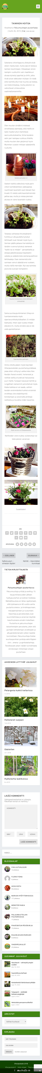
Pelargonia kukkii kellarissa (18, 690)
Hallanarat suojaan (14, 720)
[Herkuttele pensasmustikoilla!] (7, 1004)
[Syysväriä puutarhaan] (7, 974)
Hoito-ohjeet (22, 1067)
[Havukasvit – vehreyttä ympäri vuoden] (7, 964)
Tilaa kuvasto (32, 1067)
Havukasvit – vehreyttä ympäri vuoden (22, 963)
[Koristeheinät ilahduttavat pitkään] (7, 984)
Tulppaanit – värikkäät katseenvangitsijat (19, 993)
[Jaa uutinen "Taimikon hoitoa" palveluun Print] (25, 537)
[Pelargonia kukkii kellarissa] (21, 677)
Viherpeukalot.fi (10, 1067)
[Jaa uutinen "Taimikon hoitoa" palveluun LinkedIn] (30, 533)
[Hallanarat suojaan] (21, 707)
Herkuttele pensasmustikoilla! (22, 1002)
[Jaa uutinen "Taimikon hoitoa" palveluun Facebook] (7, 533)
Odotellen (9, 749)
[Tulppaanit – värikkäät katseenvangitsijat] (7, 993)
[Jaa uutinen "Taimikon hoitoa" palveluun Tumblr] (21, 533)
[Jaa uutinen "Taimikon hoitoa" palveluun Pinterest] (25, 533)
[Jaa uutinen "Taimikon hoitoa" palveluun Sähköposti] (21, 537)
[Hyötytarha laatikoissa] (21, 766)
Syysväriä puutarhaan (19, 973)
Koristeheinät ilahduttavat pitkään (23, 982)
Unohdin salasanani (21, 1052)
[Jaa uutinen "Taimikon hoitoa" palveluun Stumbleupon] (16, 537)
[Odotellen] (21, 736)
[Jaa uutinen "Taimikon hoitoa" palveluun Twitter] (11, 533)
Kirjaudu (9, 1052)
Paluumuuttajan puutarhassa (26, 27)
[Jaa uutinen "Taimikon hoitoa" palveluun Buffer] (35, 533)
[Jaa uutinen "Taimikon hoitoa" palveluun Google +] (16, 533)
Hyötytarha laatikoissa (16, 779)
